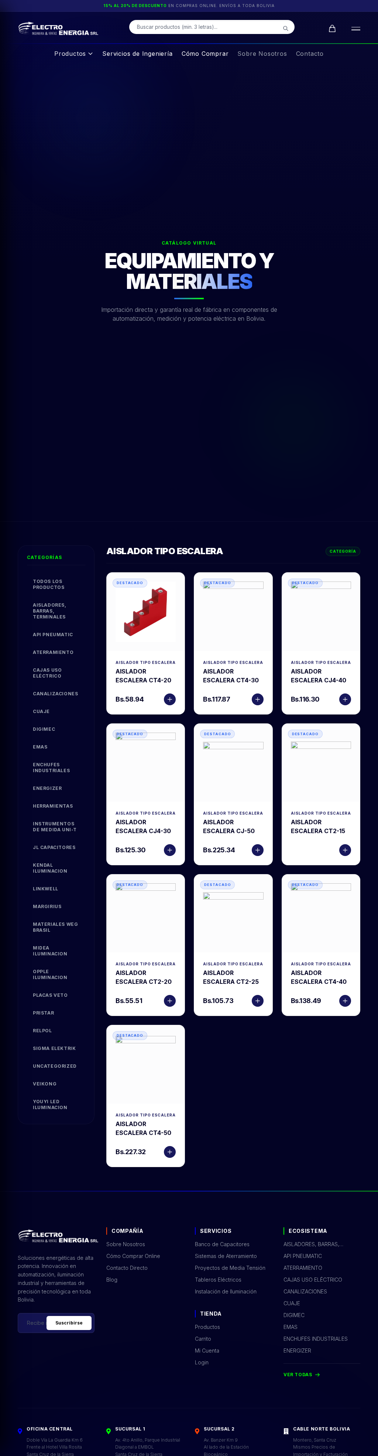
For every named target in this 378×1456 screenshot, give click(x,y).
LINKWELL (45, 888)
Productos (70, 53)
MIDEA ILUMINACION (50, 951)
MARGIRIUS (47, 906)
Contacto (310, 53)
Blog (111, 1279)
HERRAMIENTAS (53, 806)
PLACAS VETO (50, 995)
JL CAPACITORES (54, 847)
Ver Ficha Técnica (145, 611)
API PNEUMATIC (53, 634)
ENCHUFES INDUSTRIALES (51, 767)
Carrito (203, 1339)
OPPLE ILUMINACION (50, 974)
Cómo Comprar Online (133, 1256)
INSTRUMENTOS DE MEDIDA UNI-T (55, 826)
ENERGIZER (47, 788)
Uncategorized (55, 1066)
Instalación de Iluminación (226, 1291)
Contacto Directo (127, 1268)
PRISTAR (43, 1013)
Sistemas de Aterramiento (226, 1256)
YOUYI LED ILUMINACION (50, 1104)
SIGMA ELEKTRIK (54, 1048)
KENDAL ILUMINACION (50, 868)
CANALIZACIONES (55, 693)
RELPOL (42, 1030)
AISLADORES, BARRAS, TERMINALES (49, 611)
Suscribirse (69, 1323)
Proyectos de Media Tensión (230, 1268)
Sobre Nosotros (262, 53)
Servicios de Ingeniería (137, 53)
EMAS (40, 747)
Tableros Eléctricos (218, 1279)
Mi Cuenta (207, 1350)
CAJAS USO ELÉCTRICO (47, 673)
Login (202, 1362)
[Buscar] (285, 28)
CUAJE (41, 711)
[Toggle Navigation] (354, 28)
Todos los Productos (48, 584)
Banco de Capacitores (222, 1244)
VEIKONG (44, 1084)
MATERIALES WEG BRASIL (55, 927)
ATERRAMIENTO (53, 652)
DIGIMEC (44, 729)
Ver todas (298, 1374)
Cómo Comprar (205, 53)
